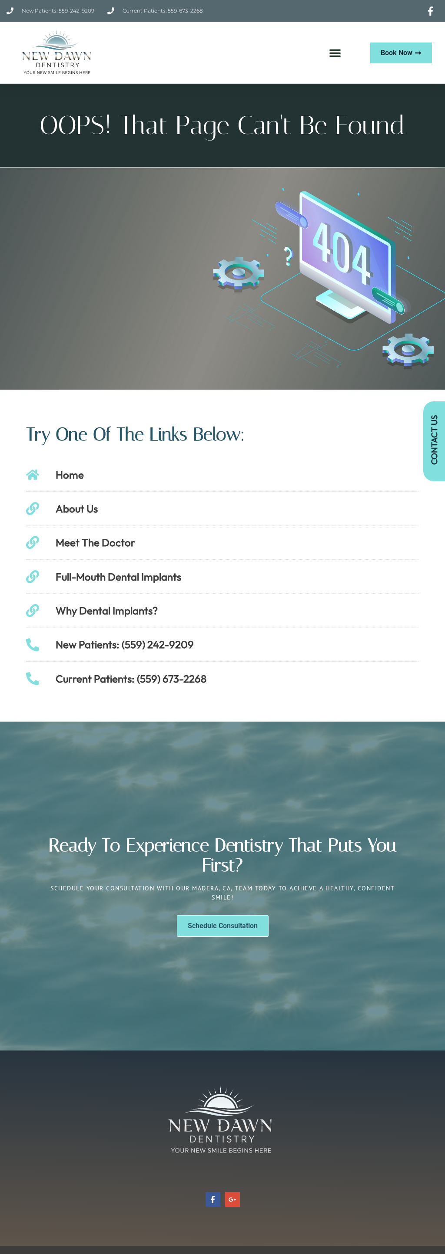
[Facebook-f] (213, 1199)
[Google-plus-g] (232, 1199)
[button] (335, 53)
